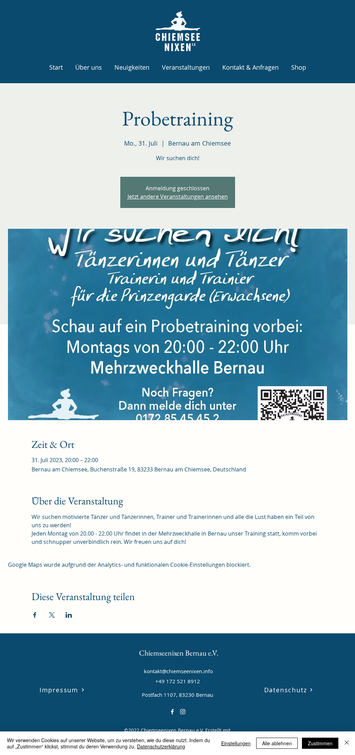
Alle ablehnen (277, 743)
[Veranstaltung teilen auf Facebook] (35, 615)
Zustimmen (320, 743)
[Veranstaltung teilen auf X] (52, 615)
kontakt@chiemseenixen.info (178, 671)
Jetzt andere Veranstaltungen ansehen (178, 196)
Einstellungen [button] (236, 743)
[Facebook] (172, 711)
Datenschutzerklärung (161, 746)
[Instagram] (182, 711)
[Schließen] (347, 743)
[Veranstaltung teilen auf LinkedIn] (69, 615)
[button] (88, 64)
